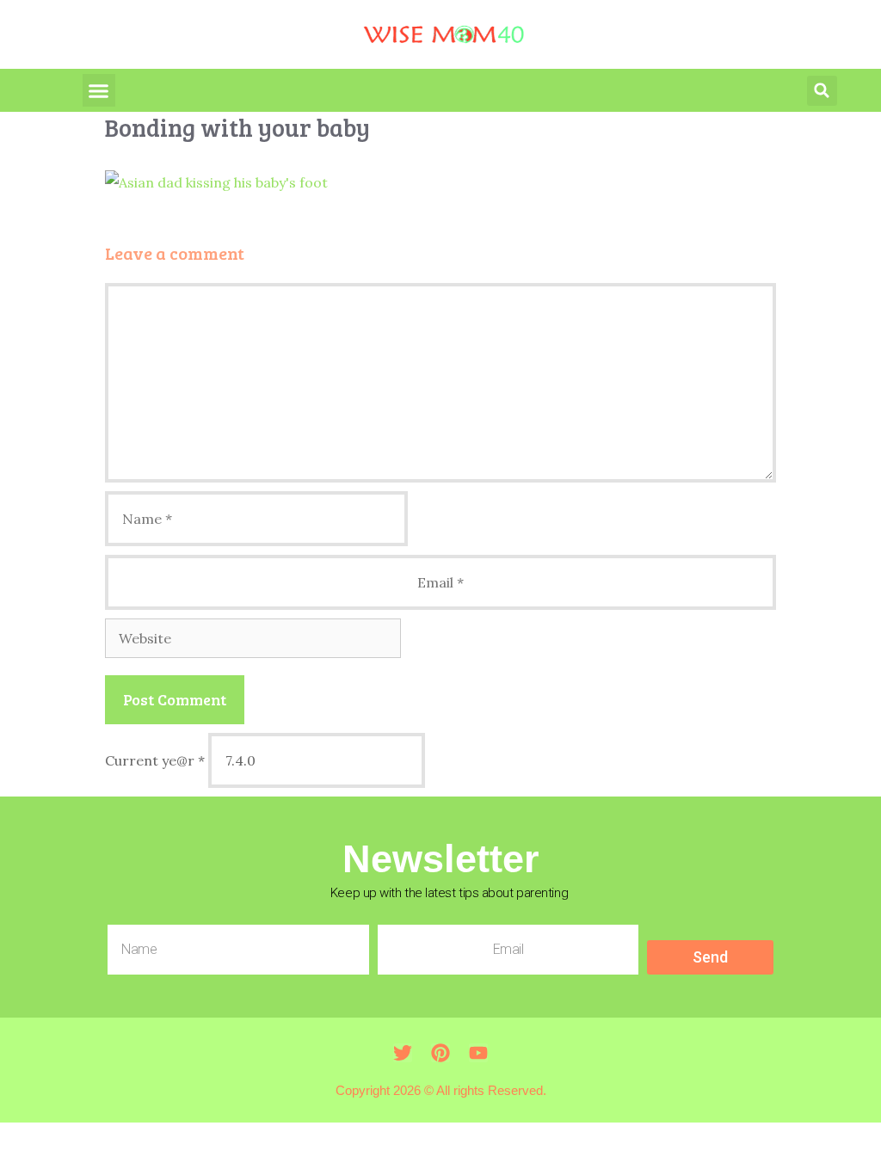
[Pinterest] (440, 1052)
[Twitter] (402, 1052)
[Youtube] (478, 1052)
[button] (99, 90)
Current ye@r (155, 760)
